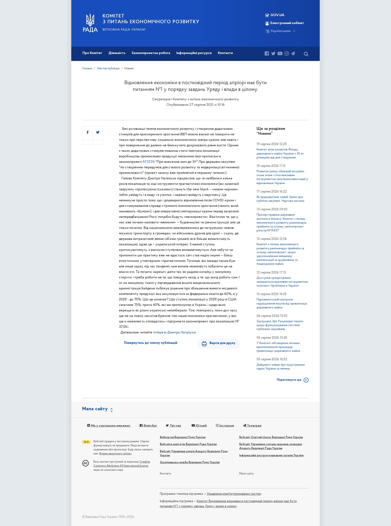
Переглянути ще (289, 380)
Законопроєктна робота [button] (151, 53)
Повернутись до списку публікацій (150, 343)
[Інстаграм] (286, 54)
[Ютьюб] (280, 54)
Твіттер (175, 425)
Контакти (165, 473)
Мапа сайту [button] (95, 409)
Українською (280, 31)
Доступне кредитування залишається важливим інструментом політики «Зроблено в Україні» (282, 281)
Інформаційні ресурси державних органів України (271, 455)
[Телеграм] (293, 54)
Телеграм (253, 425)
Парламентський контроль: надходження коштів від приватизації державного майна (282, 303)
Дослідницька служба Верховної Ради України (190, 462)
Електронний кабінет (287, 23)
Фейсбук (150, 425)
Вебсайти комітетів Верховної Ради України (188, 444)
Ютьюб (201, 425)
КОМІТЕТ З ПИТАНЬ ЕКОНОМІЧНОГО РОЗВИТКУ (151, 19)
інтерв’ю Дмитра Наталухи (174, 332)
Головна (87, 68)
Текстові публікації (108, 68)
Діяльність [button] (117, 53)
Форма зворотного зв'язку (115, 453)
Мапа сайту (246, 473)
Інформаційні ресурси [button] (194, 53)
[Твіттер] (273, 54)
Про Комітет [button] (92, 53)
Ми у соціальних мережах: (110, 425)
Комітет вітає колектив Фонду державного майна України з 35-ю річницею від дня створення (280, 153)
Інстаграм (226, 425)
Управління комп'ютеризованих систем (234, 494)
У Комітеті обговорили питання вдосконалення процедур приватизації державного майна (278, 347)
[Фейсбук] (267, 54)
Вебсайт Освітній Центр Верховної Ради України (271, 437)
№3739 (149, 162)
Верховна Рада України (124, 29)
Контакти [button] (225, 53)
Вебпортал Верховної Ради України (182, 437)
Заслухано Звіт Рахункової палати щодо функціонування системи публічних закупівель (280, 325)
